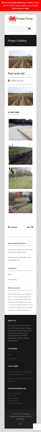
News (10, 274)
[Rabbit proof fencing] (20, 154)
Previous (14, 227)
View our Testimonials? (15, 393)
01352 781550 (12, 401)
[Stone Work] (20, 129)
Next (28, 227)
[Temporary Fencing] (20, 178)
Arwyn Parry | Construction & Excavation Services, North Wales (20, 416)
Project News (12, 279)
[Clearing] (20, 202)
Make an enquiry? (13, 398)
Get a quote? (12, 396)
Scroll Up (20, 424)
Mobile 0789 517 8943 (15, 403)
